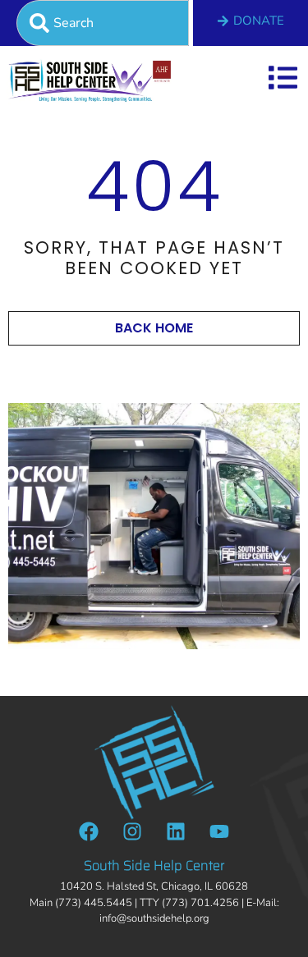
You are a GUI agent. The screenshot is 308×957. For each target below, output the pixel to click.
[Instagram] (132, 831)
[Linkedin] (175, 831)
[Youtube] (219, 831)
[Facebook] (88, 831)
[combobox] (102, 23)
